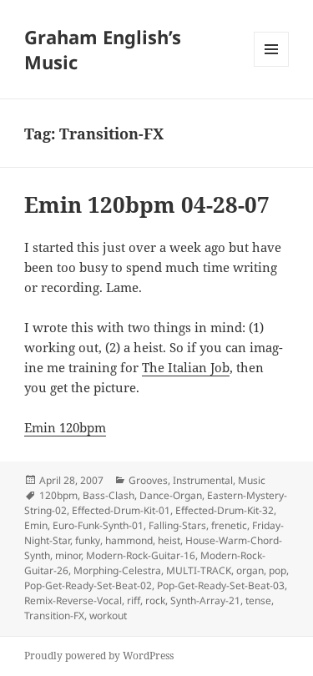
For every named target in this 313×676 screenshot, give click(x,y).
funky (87, 540)
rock (155, 600)
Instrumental (203, 480)
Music (251, 480)
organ (250, 570)
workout (108, 615)
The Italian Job (186, 367)
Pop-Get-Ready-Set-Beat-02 (88, 585)
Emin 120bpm (65, 427)
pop (277, 570)
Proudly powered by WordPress (99, 655)
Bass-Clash (108, 495)
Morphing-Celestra (117, 570)
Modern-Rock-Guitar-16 (140, 555)
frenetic (229, 525)
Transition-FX (54, 615)
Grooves (148, 480)
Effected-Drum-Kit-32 (224, 510)
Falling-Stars (177, 525)
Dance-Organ (170, 495)
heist (169, 540)
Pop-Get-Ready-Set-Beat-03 (221, 585)
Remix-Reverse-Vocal (73, 600)
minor (68, 555)
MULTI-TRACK (198, 570)
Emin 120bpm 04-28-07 (147, 204)
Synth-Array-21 (205, 600)
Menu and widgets (272, 66)
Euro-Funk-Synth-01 (98, 525)
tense (258, 600)
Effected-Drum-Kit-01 (121, 510)
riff (133, 600)
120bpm (58, 495)
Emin (36, 525)
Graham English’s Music (102, 49)
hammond (129, 540)
